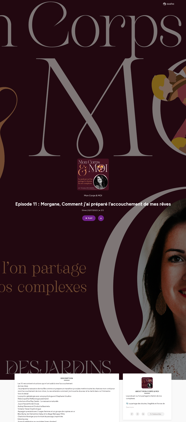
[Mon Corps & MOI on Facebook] (132, 414)
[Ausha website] (168, 4)
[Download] (101, 218)
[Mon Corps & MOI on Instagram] (137, 414)
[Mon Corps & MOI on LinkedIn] (143, 414)
